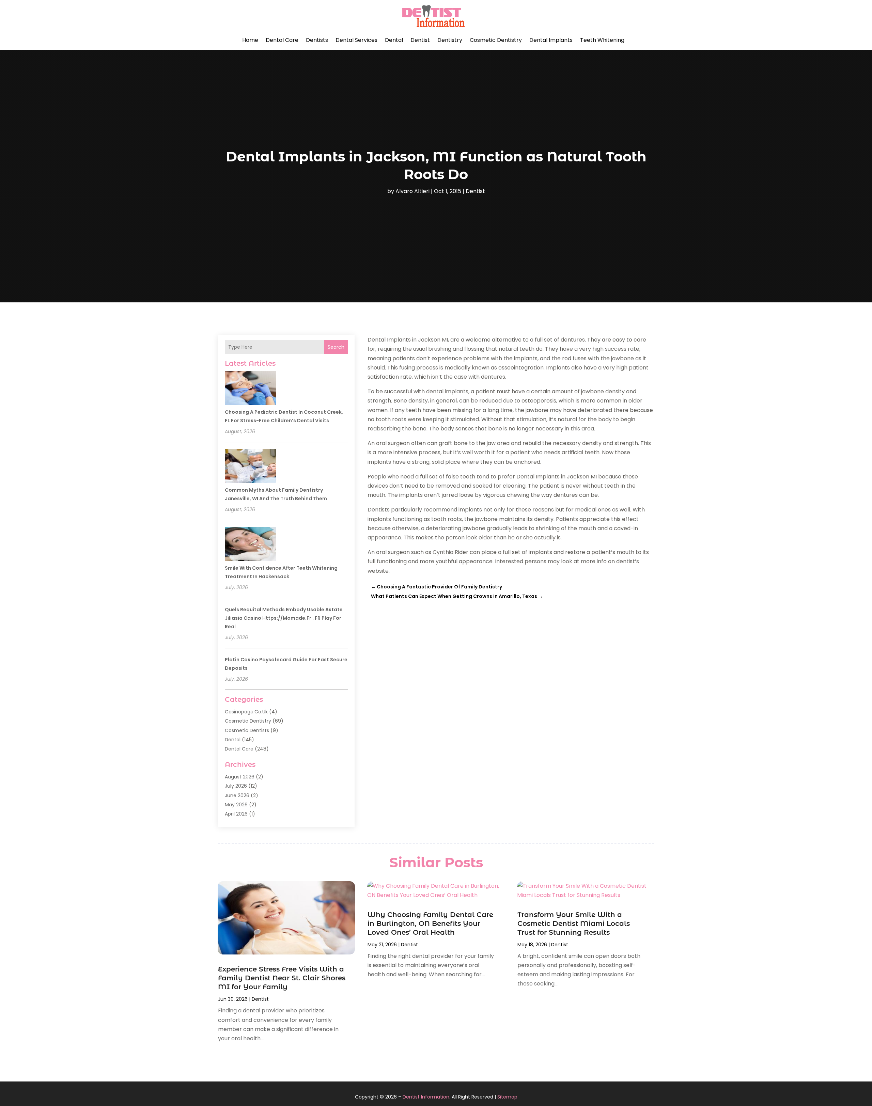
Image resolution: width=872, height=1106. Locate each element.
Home (250, 40)
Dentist (420, 40)
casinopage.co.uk (246, 711)
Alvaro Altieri (412, 191)
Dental (394, 40)
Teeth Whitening (602, 40)
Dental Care (282, 40)
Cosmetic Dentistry (496, 40)
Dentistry (449, 40)
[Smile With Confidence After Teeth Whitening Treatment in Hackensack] (250, 545)
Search (336, 347)
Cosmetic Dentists (247, 730)
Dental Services (356, 40)
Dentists (317, 40)
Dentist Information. (426, 1096)
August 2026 (239, 776)
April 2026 (236, 813)
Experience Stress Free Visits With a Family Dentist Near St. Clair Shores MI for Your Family (281, 978)
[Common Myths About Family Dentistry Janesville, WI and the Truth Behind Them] (250, 467)
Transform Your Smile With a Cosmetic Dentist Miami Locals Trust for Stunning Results (573, 923)
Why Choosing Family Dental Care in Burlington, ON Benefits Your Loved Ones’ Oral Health (430, 923)
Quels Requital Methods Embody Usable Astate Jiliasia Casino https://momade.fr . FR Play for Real (284, 618)
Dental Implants (551, 40)
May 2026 (236, 804)
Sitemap (507, 1096)
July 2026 (236, 786)
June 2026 (237, 795)
